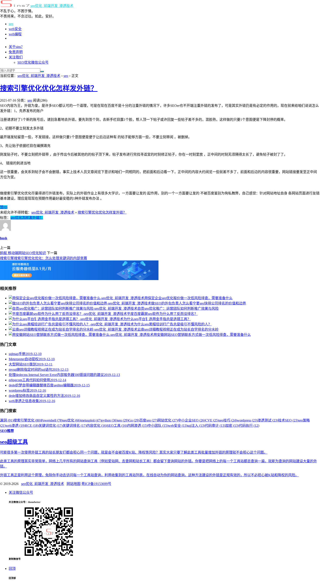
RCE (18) (32, 425)
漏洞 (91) (6, 420)
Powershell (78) (52, 420)
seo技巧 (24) (228, 420)
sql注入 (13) (196, 425)
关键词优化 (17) (50, 425)
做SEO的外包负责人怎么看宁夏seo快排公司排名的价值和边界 (198, 303)
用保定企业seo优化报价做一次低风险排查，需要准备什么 (188, 298)
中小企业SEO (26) (191, 420)
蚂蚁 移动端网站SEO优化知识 (23, 253)
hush (3, 238)
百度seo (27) (148, 420)
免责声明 (16, 52)
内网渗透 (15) (137, 425)
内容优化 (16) (96, 425)
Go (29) (133, 420)
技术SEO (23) (288, 420)
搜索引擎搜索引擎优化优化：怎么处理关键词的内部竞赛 (43, 258)
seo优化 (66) (72, 420)
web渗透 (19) (15, 425)
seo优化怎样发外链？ (26, 217)
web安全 (15, 29)
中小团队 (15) (158, 425)
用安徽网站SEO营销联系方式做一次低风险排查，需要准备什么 (202, 335)
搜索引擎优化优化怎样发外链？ (49, 88)
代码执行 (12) (249, 425)
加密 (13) (232, 425)
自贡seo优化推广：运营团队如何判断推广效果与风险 (178, 308)
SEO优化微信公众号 (33, 62)
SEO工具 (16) (117, 425)
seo (11, 24)
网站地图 (74, 484)
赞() (3, 207)
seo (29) (122, 420)
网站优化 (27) (167, 420)
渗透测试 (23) (268, 420)
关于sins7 (16, 47)
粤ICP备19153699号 (96, 484)
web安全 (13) (177, 425)
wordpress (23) (247, 420)
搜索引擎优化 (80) (27, 420)
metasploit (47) (91, 420)
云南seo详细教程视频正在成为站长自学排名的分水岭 (178, 329)
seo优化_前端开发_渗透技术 (51, 6)
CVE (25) (212, 420)
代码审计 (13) (215, 425)
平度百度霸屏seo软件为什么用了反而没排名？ (162, 314)
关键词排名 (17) (74, 425)
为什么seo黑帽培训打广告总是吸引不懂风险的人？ (173, 324)
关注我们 (16, 57)
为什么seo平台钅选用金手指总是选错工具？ (157, 319)
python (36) (109, 420)
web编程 (15, 34)
